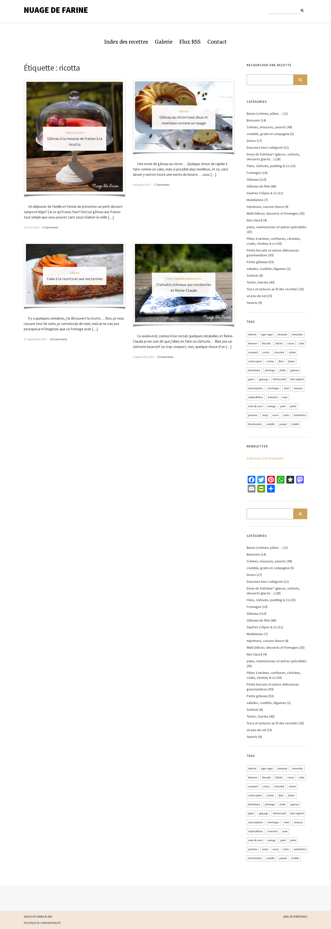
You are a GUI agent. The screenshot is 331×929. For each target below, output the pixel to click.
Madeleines (255, 200)
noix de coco (255, 406)
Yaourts (252, 302)
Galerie (164, 42)
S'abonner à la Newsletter (265, 458)
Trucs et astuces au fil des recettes (272, 289)
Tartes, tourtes (257, 282)
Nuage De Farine (56, 10)
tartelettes (300, 415)
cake (301, 343)
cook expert (255, 361)
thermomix (255, 424)
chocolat (279, 352)
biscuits (266, 343)
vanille (270, 424)
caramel (253, 352)
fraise (291, 361)
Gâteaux (184, 111)
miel (286, 388)
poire (293, 406)
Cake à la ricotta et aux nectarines (75, 278)
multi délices (255, 397)
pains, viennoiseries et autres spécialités (277, 227)
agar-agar (267, 334)
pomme (252, 415)
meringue (273, 388)
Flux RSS (190, 42)
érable (295, 424)
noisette (273, 397)
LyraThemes (300, 916)
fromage (270, 370)
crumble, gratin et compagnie (268, 134)
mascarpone (255, 388)
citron (292, 352)
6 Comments (165, 357)
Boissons (253, 120)
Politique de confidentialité (42, 923)
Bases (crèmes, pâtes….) (265, 113)
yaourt (283, 424)
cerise (265, 352)
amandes (297, 334)
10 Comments (58, 339)
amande (282, 334)
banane (252, 343)
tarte (286, 415)
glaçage (263, 379)
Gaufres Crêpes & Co (262, 193)
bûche (279, 343)
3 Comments (50, 227)
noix (285, 397)
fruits (283, 370)
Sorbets (253, 275)
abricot (252, 334)
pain (283, 406)
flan (281, 361)
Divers (251, 140)
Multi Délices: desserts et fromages (273, 213)
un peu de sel (256, 296)
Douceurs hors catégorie (265, 147)
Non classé (254, 220)
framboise (254, 370)
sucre (275, 415)
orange (271, 406)
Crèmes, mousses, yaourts (266, 127)
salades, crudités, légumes (266, 269)
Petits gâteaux (257, 262)
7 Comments (161, 184)
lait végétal (297, 379)
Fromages (254, 172)
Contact (217, 42)
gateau (295, 370)
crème (270, 361)
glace (251, 379)
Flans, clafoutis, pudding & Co (183, 278)
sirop (265, 415)
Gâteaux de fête (74, 132)
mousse (298, 388)
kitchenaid (279, 379)
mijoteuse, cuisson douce (265, 206)
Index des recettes (126, 42)
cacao (290, 343)
